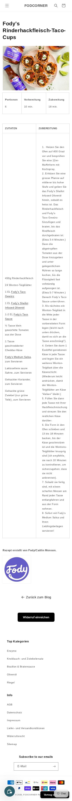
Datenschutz (14, 712)
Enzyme (12, 650)
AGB (9, 704)
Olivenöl (12, 674)
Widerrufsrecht (16, 736)
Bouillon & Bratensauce (21, 666)
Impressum (13, 720)
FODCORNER (30, 795)
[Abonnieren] (54, 766)
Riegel (11, 682)
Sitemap (12, 744)
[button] (7, 5)
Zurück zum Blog (38, 597)
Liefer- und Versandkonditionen (26, 728)
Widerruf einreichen (36, 617)
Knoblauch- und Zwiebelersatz (25, 658)
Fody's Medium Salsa (18, 357)
